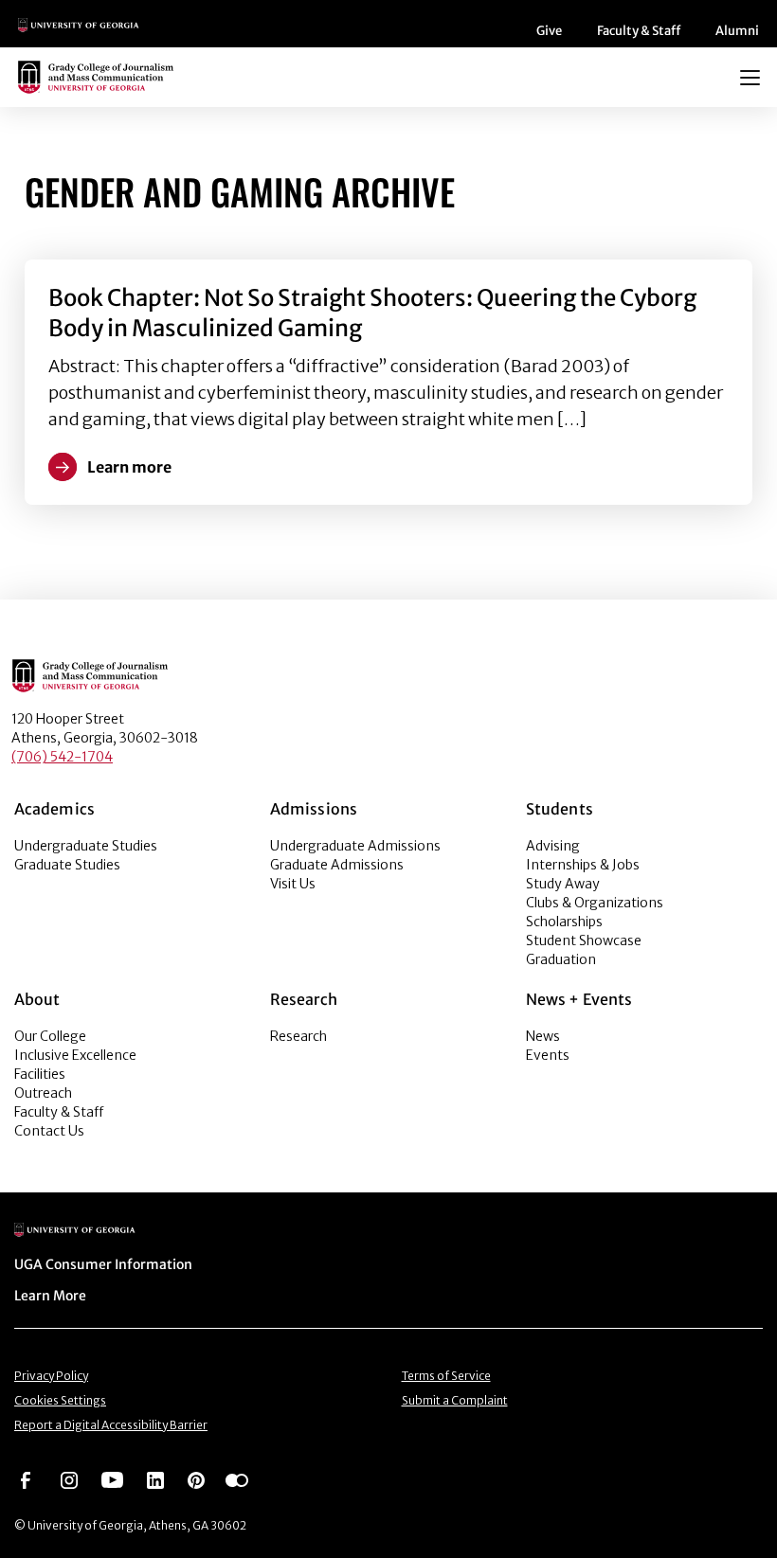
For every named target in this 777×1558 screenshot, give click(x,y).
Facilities (39, 1074)
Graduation (561, 959)
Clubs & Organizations (594, 902)
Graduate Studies (67, 864)
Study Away (563, 883)
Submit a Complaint (455, 1400)
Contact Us (49, 1130)
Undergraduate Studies (85, 845)
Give (549, 31)
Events (547, 1055)
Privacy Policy (51, 1376)
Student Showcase (583, 940)
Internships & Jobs (583, 864)
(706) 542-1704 (62, 756)
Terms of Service (446, 1376)
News (543, 1036)
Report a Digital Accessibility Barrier (111, 1425)
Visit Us (293, 883)
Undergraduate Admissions (355, 845)
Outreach (43, 1092)
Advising (553, 845)
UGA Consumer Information (103, 1264)
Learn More (50, 1295)
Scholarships (564, 921)
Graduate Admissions (337, 864)
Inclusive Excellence (75, 1055)
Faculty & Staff (638, 31)
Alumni (737, 31)
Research (298, 1036)
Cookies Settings (60, 1400)
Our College (50, 1036)
